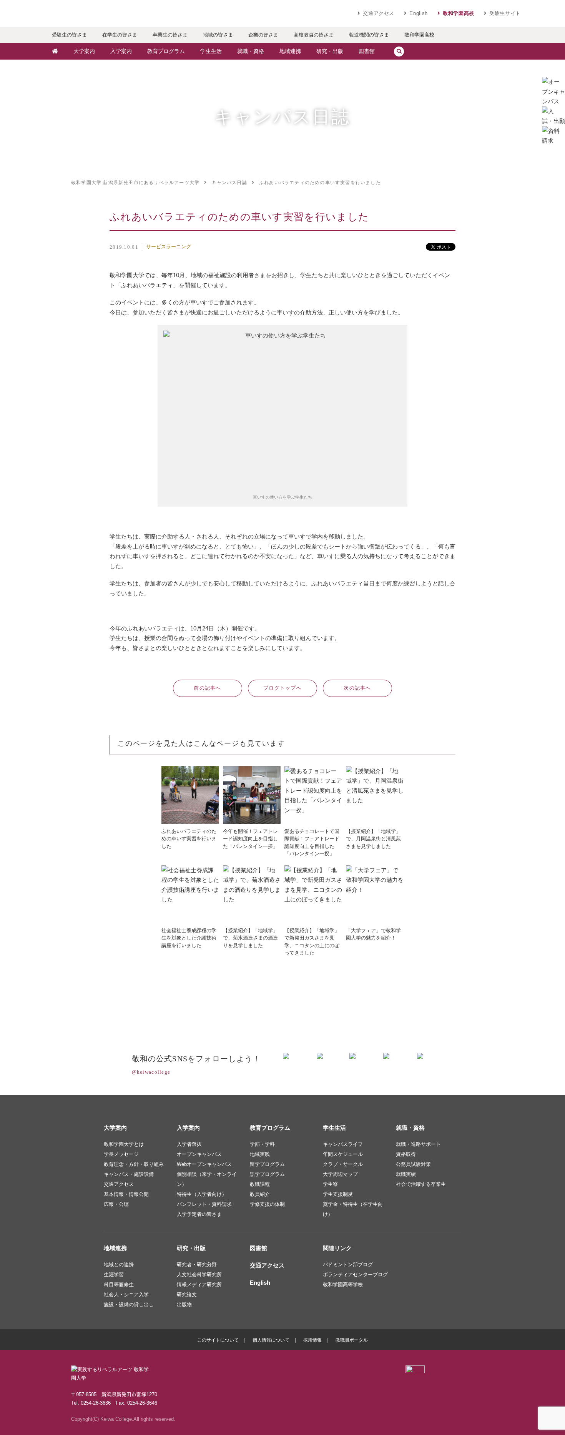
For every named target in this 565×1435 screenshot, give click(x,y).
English (418, 13)
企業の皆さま (263, 35)
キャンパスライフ (343, 1144)
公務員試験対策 (413, 1164)
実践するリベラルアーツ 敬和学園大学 (117, 13)
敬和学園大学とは (124, 1144)
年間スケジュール (343, 1154)
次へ (357, 688)
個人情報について (271, 1340)
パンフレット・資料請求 (204, 1204)
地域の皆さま (218, 35)
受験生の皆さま (69, 35)
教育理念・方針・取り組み (134, 1164)
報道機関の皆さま (369, 35)
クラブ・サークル (343, 1164)
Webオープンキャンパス (204, 1164)
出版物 (184, 1304)
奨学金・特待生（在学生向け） (353, 1209)
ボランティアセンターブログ (355, 1274)
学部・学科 (262, 1144)
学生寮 (330, 1184)
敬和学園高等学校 (343, 1284)
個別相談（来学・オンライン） (207, 1179)
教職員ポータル (352, 1340)
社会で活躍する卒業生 (421, 1184)
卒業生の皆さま (170, 35)
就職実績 (406, 1174)
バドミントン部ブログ (348, 1264)
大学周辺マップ (340, 1174)
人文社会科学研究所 (199, 1274)
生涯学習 (114, 1274)
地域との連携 (119, 1264)
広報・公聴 (116, 1204)
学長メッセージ (121, 1154)
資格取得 (406, 1154)
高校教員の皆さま (314, 35)
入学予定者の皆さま (199, 1214)
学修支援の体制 (267, 1204)
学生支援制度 (338, 1194)
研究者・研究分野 (197, 1264)
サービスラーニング (168, 246)
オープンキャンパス (199, 1154)
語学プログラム (267, 1174)
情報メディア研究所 (199, 1284)
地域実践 (260, 1154)
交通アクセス (378, 13)
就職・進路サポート (418, 1144)
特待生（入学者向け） (202, 1194)
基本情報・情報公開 (126, 1194)
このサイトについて (218, 1340)
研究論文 (187, 1294)
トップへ (282, 688)
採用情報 (312, 1340)
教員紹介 (260, 1194)
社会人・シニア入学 (126, 1294)
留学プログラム (267, 1164)
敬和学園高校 (458, 13)
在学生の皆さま (119, 35)
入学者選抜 (189, 1144)
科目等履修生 (119, 1284)
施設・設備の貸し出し (129, 1304)
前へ (207, 688)
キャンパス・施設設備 (129, 1174)
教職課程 (260, 1184)
